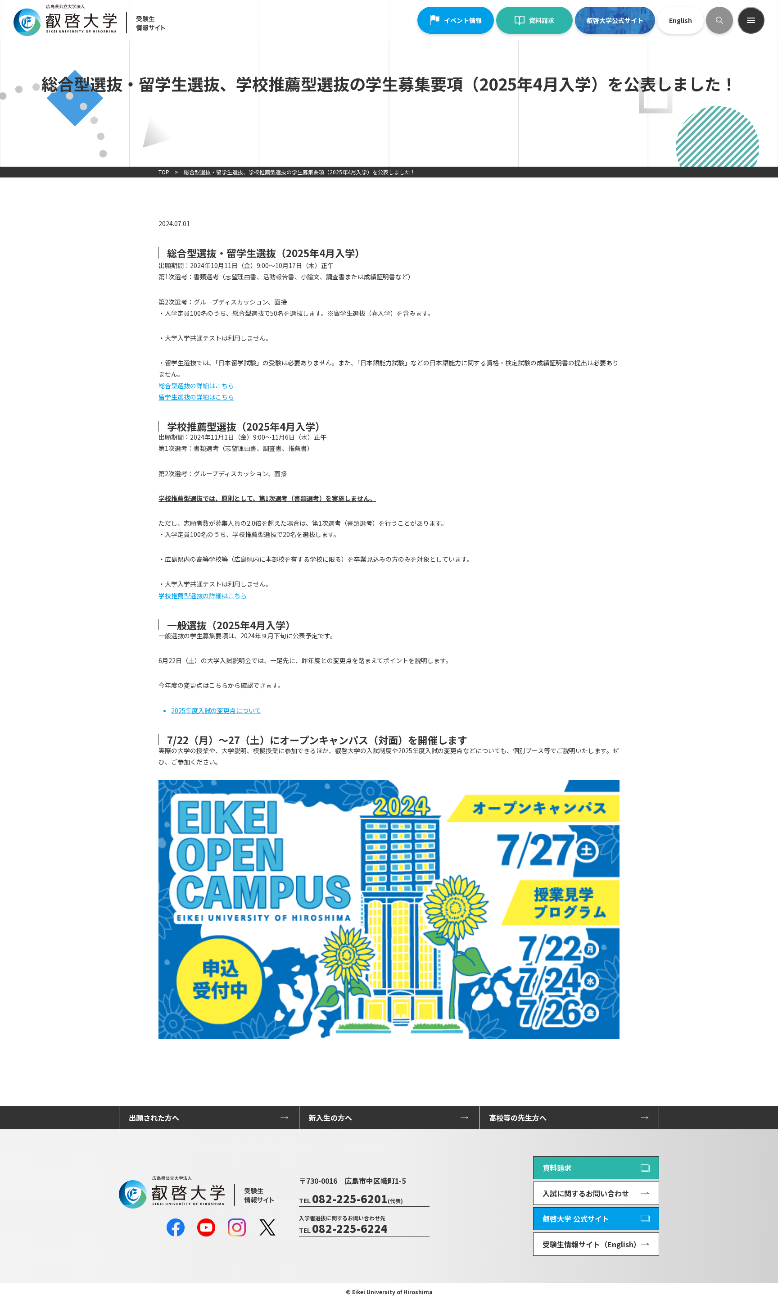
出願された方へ (154, 1117)
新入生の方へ (330, 1117)
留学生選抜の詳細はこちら (196, 396)
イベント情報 (463, 20)
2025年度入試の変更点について (216, 710)
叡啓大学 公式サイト (576, 1218)
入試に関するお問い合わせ (586, 1193)
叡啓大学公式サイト (615, 20)
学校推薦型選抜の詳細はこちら (202, 595)
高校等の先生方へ (518, 1117)
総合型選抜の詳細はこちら (196, 385)
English (680, 20)
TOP (163, 172)
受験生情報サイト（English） (592, 1244)
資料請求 (541, 20)
